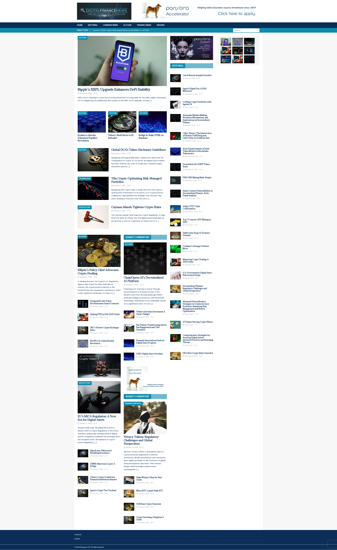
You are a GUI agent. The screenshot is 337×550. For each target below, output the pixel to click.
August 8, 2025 (190, 125)
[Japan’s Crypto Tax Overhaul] (83, 493)
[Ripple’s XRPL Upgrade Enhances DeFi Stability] (122, 61)
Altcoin (127, 25)
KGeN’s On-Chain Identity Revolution (102, 342)
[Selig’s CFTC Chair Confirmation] (175, 209)
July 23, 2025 (189, 314)
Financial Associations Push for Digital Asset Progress (150, 341)
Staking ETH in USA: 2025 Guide (105, 314)
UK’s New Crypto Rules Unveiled (198, 353)
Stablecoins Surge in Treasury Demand (196, 234)
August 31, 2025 (190, 265)
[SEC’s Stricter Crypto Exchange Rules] (83, 330)
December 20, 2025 (191, 156)
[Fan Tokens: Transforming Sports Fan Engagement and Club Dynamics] (129, 328)
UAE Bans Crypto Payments (148, 504)
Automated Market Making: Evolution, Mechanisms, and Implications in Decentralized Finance (196, 119)
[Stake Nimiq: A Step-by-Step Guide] (129, 480)
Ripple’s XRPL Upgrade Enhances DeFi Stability (114, 89)
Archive (160, 25)
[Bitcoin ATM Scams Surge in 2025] (237, 50)
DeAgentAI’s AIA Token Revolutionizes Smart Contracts (104, 302)
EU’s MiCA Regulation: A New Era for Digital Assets (97, 418)
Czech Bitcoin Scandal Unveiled (197, 75)
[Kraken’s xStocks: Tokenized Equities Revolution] (92, 121)
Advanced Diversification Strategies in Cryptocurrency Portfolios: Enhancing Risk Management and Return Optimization (196, 306)
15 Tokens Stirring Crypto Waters (198, 322)
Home (80, 25)
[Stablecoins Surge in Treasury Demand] (175, 236)
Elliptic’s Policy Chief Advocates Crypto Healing (98, 271)
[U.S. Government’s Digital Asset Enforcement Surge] (175, 275)
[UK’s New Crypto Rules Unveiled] (175, 356)
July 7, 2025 (188, 345)
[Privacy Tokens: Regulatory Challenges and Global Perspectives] (145, 418)
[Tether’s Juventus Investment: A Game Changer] (129, 314)
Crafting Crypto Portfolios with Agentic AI (197, 103)
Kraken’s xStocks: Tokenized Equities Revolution (87, 138)
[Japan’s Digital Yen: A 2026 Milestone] (175, 91)
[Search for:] (246, 30)
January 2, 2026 (86, 277)
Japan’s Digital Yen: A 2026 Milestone (195, 89)
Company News (110, 25)
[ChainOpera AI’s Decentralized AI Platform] (145, 258)
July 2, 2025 (189, 238)
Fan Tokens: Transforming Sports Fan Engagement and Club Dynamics (151, 327)
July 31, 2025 (189, 107)
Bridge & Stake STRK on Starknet (151, 136)
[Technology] (93, 188)
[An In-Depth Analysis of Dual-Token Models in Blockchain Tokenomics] (175, 151)
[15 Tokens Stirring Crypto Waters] (175, 325)
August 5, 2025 (190, 78)
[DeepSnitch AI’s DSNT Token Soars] (175, 167)
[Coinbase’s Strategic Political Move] (175, 249)
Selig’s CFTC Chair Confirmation (191, 207)
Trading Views (144, 25)
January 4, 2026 (86, 93)
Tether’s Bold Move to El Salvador (120, 136)
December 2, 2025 (191, 180)
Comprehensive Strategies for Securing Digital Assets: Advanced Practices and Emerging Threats (198, 339)
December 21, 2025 (191, 211)
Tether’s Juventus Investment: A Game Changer (150, 312)
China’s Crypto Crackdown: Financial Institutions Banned (103, 478)
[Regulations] (93, 217)
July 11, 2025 (189, 225)
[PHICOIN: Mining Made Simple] (175, 180)
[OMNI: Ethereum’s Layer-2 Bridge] (83, 467)
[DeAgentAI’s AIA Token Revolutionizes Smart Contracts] (83, 304)
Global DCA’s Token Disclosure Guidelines (138, 150)
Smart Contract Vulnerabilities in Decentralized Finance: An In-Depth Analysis (198, 193)
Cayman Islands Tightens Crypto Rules (136, 207)
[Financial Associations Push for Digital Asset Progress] (129, 343)
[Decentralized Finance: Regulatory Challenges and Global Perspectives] (175, 289)
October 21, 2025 (190, 141)
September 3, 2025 (191, 94)
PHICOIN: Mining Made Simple (197, 177)
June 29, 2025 (189, 294)
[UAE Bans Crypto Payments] (129, 507)
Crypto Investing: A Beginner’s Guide (150, 518)
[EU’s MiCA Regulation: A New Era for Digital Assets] (99, 397)
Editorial (93, 25)
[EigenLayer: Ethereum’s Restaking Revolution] (83, 453)
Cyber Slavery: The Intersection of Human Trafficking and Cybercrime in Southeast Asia (197, 135)
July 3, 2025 (189, 251)
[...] (113, 293)
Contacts (77, 534)
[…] (150, 100)
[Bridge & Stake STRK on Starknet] (153, 121)
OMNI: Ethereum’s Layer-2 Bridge (102, 465)
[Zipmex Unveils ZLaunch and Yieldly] (237, 42)
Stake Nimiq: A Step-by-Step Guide (149, 478)
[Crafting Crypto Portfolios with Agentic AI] (175, 105)
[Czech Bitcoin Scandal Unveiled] (175, 78)
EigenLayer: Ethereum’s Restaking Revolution (101, 451)
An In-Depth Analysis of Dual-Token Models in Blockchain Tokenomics (196, 151)
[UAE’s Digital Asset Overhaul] (129, 356)
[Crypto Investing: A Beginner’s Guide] (129, 520)
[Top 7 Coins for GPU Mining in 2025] (175, 222)
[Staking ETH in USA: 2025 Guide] (83, 317)
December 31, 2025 (191, 169)
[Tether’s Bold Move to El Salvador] (122, 121)
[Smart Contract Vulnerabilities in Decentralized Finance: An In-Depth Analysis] (175, 194)
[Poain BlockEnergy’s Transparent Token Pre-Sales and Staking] (237, 59)
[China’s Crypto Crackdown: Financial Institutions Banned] (83, 480)
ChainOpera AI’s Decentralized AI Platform (143, 279)
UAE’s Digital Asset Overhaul (149, 353)
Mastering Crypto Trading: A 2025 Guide (196, 260)
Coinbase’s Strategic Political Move (196, 247)
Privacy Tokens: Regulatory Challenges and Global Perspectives (141, 440)
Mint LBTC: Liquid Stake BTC (149, 490)
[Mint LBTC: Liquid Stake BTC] (129, 493)
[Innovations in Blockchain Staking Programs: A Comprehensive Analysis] (249, 59)
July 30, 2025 (189, 278)
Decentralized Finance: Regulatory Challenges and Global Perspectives (195, 288)
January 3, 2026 (119, 153)
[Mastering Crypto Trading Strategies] (226, 50)
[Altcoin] (93, 159)
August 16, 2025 (190, 198)
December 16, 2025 (191, 356)
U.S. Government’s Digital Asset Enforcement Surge (197, 273)
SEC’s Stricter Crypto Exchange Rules (104, 328)
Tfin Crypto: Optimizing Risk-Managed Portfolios (136, 180)
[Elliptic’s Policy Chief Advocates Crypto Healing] (99, 251)
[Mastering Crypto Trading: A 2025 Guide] (175, 262)
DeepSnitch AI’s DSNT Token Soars (196, 165)
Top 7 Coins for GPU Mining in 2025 (197, 220)
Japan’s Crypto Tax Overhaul (103, 490)
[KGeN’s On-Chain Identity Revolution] (83, 344)
